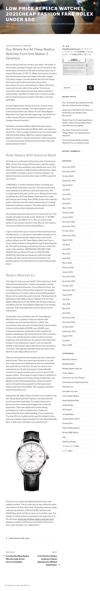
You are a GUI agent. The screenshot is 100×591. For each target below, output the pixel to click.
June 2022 (66, 249)
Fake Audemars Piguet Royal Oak (75, 382)
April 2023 (66, 203)
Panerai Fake (67, 423)
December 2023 (68, 167)
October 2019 (67, 327)
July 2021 (66, 299)
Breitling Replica (68, 364)
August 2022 (67, 240)
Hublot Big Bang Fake (70, 400)
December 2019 (68, 318)
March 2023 (67, 208)
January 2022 (67, 272)
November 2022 (68, 226)
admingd (27, 46)
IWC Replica (67, 410)
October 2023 (67, 176)
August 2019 (67, 336)
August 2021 (67, 295)
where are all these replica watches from (36, 519)
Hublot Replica (68, 405)
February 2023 (68, 213)
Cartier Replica (68, 373)
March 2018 (67, 345)
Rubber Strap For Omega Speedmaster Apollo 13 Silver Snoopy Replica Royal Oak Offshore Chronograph (77, 123)
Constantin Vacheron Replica (73, 378)
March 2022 (67, 263)
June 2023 (66, 194)
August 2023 (67, 185)
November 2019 (68, 322)
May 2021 (66, 308)
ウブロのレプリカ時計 (70, 446)
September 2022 (69, 235)
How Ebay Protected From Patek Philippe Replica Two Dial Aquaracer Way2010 (76, 133)
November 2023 (68, 171)
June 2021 (66, 304)
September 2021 (68, 290)
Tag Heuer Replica (69, 442)
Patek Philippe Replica (71, 428)
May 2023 (66, 199)
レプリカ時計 (67, 451)
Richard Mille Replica (70, 432)
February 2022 (68, 267)
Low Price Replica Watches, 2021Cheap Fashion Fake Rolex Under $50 (50, 14)
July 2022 (66, 245)
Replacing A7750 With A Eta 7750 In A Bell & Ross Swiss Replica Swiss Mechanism (77, 113)
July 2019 (66, 340)
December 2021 (68, 276)
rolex (64, 437)
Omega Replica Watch (71, 419)
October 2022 (67, 231)
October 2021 (67, 286)
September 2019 (69, 331)
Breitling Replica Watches (72, 368)
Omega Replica (68, 414)
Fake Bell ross (67, 387)
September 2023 (69, 181)
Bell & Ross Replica (69, 359)
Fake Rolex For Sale (19, 538)
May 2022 (66, 254)
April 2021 (66, 313)
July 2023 (66, 190)
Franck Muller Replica (70, 396)
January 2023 (67, 217)
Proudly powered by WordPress (17, 585)
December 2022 (68, 222)
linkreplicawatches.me (71, 49)
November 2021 (68, 281)
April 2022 (66, 258)
